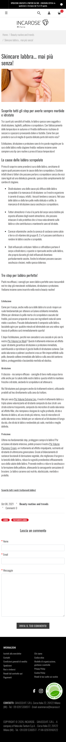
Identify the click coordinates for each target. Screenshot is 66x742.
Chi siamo (38, 653)
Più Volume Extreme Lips (25, 399)
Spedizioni (7, 665)
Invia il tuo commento (33, 626)
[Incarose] (33, 23)
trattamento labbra (20, 520)
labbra (5, 520)
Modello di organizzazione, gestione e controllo (45, 663)
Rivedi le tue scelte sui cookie (46, 676)
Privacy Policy (39, 668)
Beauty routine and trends (33, 504)
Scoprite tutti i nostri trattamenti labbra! (18, 490)
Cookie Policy (39, 672)
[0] (59, 13)
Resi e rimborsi (9, 669)
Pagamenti (7, 677)
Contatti (6, 657)
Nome (5, 541)
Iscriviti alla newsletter (12, 653)
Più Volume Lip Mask (17, 341)
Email (5, 554)
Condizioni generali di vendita (15, 661)
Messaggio (8, 570)
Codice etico (39, 657)
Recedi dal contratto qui (13, 673)
